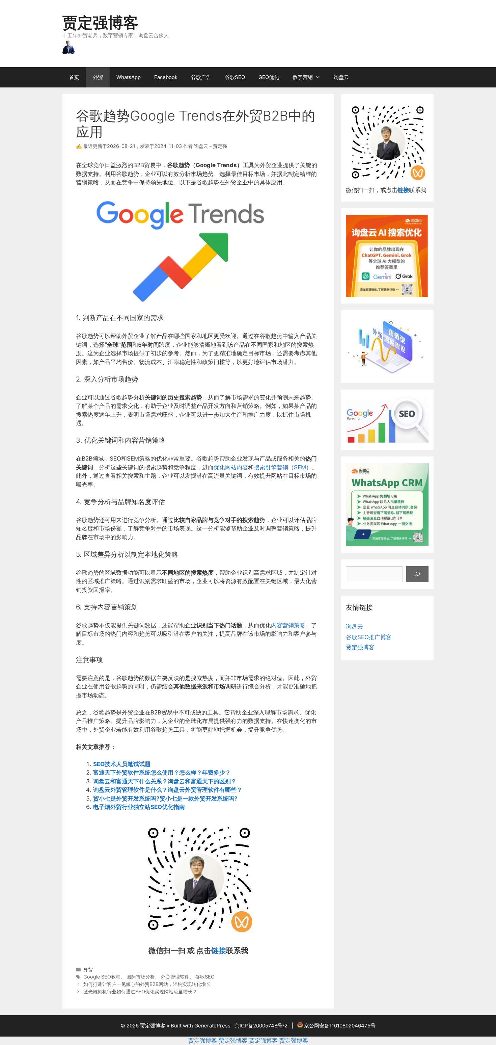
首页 (74, 77)
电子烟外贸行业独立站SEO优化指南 (139, 807)
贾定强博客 (100, 22)
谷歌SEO (235, 77)
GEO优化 (268, 77)
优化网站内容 (231, 467)
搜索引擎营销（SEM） (283, 467)
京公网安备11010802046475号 (340, 1025)
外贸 (98, 77)
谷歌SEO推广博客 (369, 637)
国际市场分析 (141, 976)
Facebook (165, 77)
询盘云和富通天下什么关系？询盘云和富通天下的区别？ (165, 781)
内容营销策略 (288, 625)
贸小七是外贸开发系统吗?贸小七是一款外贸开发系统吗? (165, 798)
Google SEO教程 (101, 976)
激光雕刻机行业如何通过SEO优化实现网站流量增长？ (140, 991)
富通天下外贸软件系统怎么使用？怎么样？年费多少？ (162, 772)
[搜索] (417, 574)
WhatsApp (128, 77)
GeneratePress (212, 1025)
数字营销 (303, 77)
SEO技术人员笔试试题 (121, 764)
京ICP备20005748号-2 (261, 1025)
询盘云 (341, 77)
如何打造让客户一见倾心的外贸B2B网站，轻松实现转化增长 (147, 984)
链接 (218, 950)
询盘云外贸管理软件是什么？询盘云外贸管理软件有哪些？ (167, 789)
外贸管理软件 (175, 976)
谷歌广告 (201, 77)
